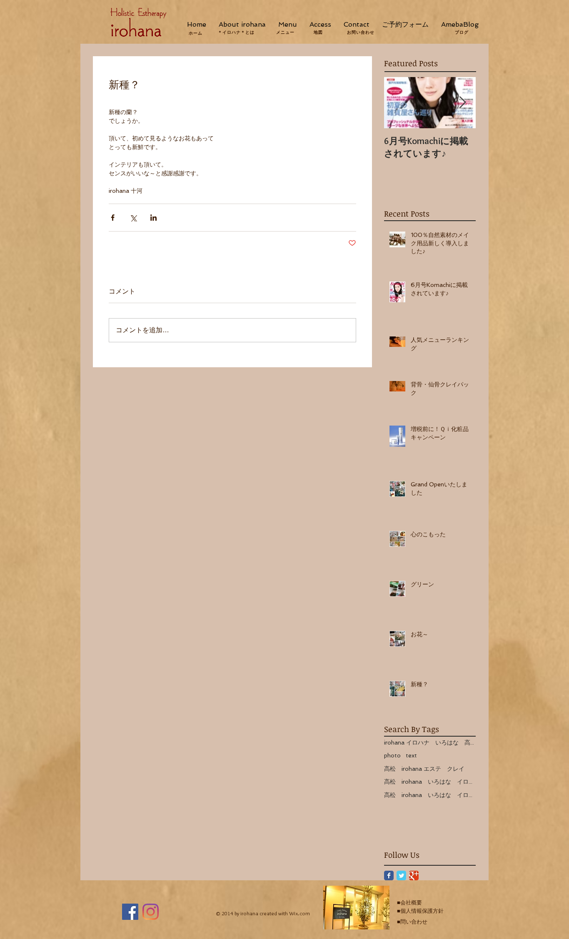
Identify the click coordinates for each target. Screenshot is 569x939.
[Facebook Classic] (389, 875)
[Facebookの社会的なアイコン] (130, 912)
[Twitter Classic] (401, 875)
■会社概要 (409, 902)
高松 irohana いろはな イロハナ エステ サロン (430, 781)
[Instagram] (150, 912)
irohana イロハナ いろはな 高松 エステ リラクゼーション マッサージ (430, 742)
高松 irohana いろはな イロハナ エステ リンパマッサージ (430, 795)
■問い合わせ (412, 922)
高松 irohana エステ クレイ (424, 768)
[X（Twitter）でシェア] (133, 218)
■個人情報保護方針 (420, 911)
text (411, 755)
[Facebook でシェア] (113, 218)
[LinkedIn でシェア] (153, 218)
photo (392, 755)
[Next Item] (462, 102)
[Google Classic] (414, 875)
